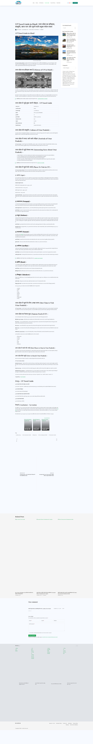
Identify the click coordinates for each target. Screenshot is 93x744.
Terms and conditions (74, 724)
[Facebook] (15, 723)
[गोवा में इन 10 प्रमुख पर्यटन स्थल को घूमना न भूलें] (64, 684)
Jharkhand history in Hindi (42, 98)
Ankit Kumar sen (25, 728)
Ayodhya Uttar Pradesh (38, 258)
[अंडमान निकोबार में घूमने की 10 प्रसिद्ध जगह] (32, 684)
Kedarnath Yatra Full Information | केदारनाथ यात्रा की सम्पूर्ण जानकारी (71, 46)
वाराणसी (22, 234)
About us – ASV (52, 723)
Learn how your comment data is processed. (50, 637)
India (33, 2)
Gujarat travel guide (40, 162)
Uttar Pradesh (36, 29)
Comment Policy (59, 723)
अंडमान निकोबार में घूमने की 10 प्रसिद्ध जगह (40, 684)
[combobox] (68, 28)
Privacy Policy (75, 723)
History (37, 2)
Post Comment (32, 635)
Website (55, 620)
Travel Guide (47, 2)
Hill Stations (41, 2)
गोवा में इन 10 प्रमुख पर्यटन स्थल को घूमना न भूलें (72, 684)
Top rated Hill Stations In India (56, 683)
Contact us (75, 2)
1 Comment (41, 29)
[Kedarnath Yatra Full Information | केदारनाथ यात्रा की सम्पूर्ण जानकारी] (64, 46)
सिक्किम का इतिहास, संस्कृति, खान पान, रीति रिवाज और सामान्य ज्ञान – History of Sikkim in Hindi (71, 34)
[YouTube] (69, 2)
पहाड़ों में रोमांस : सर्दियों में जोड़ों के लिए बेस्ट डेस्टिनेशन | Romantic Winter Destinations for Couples (69, 80)
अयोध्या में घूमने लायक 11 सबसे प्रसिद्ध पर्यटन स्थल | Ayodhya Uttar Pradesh (39, 608)
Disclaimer (70, 723)
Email (43, 620)
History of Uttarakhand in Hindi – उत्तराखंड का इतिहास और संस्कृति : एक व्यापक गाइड (71, 40)
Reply (63, 608)
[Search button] (75, 28)
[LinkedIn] (68, 2)
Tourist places (52, 2)
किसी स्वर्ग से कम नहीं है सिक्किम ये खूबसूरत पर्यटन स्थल (23, 684)
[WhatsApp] (71, 2)
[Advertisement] (46, 13)
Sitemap (67, 724)
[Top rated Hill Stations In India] (48, 684)
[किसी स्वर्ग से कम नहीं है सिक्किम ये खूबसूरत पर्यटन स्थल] (16, 684)
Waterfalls (58, 2)
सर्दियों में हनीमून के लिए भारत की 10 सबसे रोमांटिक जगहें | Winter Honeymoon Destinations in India (68, 84)
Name (30, 620)
